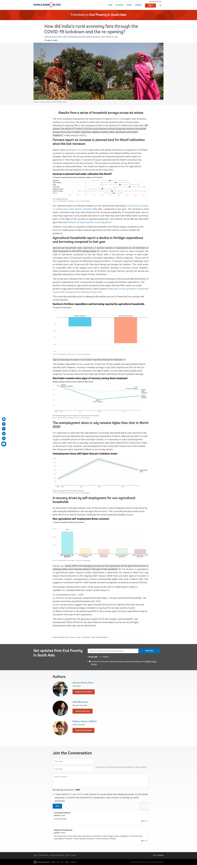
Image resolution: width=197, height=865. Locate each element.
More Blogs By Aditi (82, 711)
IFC (62, 862)
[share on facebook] (4, 424)
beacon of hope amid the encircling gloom (90, 222)
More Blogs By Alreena (83, 692)
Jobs (67, 855)
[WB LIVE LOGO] (150, 5)
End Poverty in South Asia (107, 15)
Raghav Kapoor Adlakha (89, 37)
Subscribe (149, 651)
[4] (118, 251)
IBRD (53, 862)
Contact (138, 5)
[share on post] (4, 429)
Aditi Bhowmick (70, 37)
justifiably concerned (76, 149)
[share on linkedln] (4, 433)
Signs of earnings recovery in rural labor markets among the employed (88, 359)
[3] (73, 215)
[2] (85, 135)
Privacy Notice (77, 794)
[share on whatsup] (4, 438)
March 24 (117, 118)
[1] (54, 594)
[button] (160, 5)
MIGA (67, 862)
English (55, 40)
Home (110, 5)
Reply (143, 821)
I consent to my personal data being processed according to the (124, 663)
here (113, 586)
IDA (58, 862)
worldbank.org (155, 1)
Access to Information (57, 855)
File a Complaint (158, 855)
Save (57, 806)
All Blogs (119, 5)
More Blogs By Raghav (83, 730)
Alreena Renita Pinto (53, 37)
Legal (35, 855)
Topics (129, 5)
